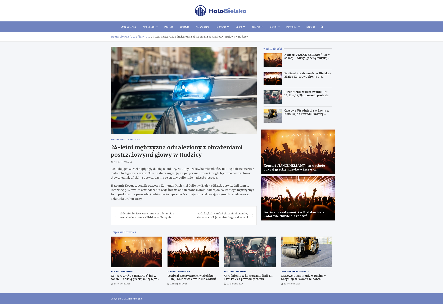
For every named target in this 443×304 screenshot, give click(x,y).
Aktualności (149, 26)
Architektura (202, 26)
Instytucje (291, 26)
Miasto (139, 139)
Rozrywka (221, 26)
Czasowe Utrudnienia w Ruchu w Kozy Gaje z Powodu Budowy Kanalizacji (306, 114)
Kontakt (310, 26)
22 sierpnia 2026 (235, 283)
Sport (239, 26)
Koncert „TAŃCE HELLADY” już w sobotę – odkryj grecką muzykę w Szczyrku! (307, 58)
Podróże (168, 26)
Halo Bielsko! (135, 298)
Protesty (229, 271)
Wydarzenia (127, 271)
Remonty (304, 271)
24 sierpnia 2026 (122, 283)
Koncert (115, 271)
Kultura (172, 271)
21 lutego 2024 (121, 162)
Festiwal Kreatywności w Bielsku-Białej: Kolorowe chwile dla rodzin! (307, 77)
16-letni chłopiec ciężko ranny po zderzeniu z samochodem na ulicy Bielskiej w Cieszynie (147, 215)
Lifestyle (184, 26)
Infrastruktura (289, 271)
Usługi (273, 26)
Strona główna (128, 26)
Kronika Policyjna (122, 139)
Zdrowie (256, 26)
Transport (241, 271)
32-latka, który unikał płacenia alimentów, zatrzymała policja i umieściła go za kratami (221, 215)
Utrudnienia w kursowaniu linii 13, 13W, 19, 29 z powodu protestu (306, 93)
